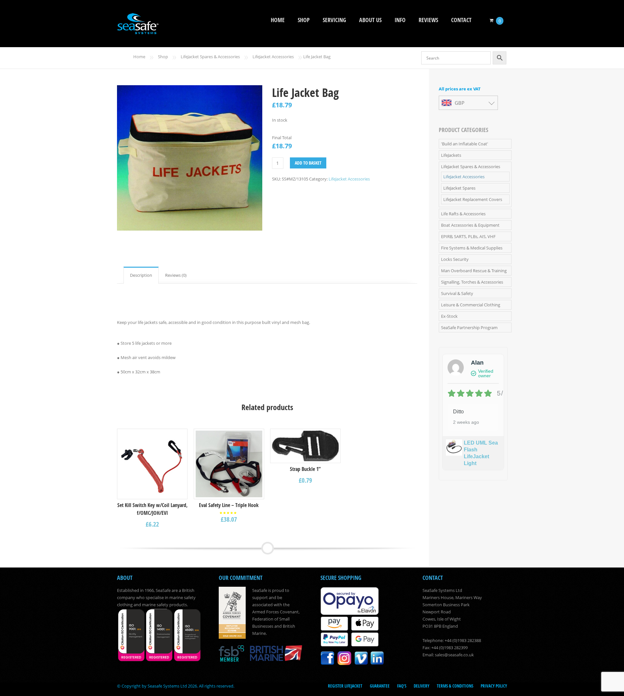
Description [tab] (141, 275)
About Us (370, 20)
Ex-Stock (449, 316)
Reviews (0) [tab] (176, 275)
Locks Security (455, 259)
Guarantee (380, 686)
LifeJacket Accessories (273, 57)
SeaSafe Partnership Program (469, 327)
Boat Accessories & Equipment (470, 225)
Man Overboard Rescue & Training (474, 271)
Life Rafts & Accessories (463, 214)
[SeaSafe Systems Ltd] (138, 30)
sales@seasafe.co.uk (454, 655)
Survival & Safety (457, 293)
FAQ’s (401, 686)
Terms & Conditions (455, 686)
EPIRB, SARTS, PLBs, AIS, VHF (468, 236)
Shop (304, 20)
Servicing (334, 20)
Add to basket (308, 163)
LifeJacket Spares (459, 188)
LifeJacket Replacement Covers (472, 199)
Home (278, 20)
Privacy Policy (494, 686)
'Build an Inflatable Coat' (464, 144)
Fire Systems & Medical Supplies (471, 248)
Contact (461, 20)
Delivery (421, 686)
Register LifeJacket (345, 686)
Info (400, 20)
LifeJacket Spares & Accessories (210, 57)
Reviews (428, 20)
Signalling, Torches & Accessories (472, 282)
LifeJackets (451, 155)
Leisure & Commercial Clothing (470, 305)
